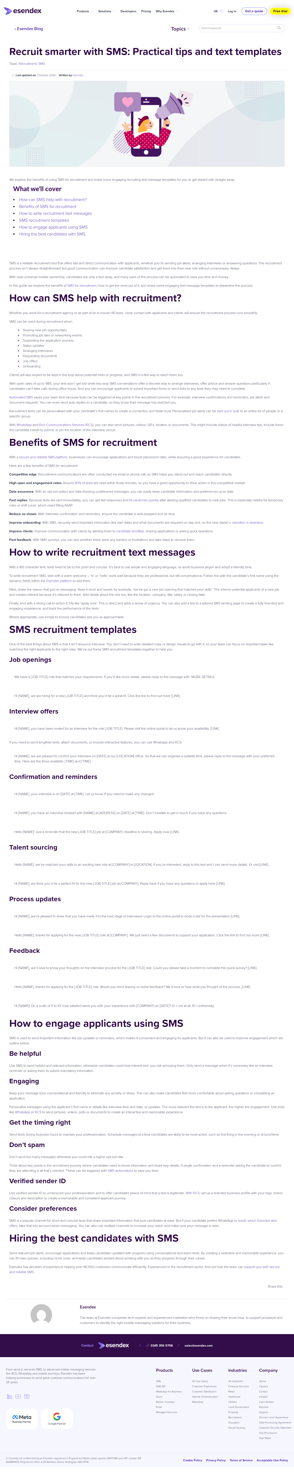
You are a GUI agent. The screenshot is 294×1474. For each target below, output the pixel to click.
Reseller (264, 1407)
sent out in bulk (228, 411)
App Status (265, 1438)
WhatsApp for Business (169, 1391)
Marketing (197, 1402)
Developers (128, 11)
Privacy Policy (216, 1460)
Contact (263, 1391)
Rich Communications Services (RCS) (66, 424)
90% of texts (84, 482)
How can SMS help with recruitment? (53, 199)
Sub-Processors (268, 1433)
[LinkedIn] (9, 1396)
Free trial (280, 11)
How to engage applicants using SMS (54, 227)
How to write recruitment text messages (55, 213)
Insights (263, 1397)
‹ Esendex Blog (29, 28)
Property (233, 1412)
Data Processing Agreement (275, 1422)
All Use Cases (200, 1381)
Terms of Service (241, 1460)
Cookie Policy (192, 1460)
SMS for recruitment (81, 285)
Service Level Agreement (273, 1417)
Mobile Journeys (165, 1402)
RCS (38, 1112)
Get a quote (254, 11)
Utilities (232, 1402)
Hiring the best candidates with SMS (53, 234)
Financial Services (238, 1386)
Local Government (238, 1407)
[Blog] (26, 1396)
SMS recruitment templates (44, 220)
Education (233, 1422)
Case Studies (266, 1402)
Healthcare (234, 1397)
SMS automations (120, 1170)
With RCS (193, 1193)
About (262, 1381)
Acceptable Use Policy (272, 1460)
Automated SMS (21, 397)
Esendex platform (59, 580)
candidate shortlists (130, 531)
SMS (41, 63)
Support (263, 1412)
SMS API (161, 1386)
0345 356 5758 (162, 1345)
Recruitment (28, 63)
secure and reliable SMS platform (43, 457)
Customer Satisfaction (204, 1391)
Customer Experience (204, 1386)
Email (159, 1407)
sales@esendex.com (199, 1345)
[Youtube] (18, 1396)
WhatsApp (24, 424)
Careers (263, 1386)
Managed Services (166, 1412)
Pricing (146, 11)
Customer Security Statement (275, 1428)
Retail (231, 1391)
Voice (159, 1397)
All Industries (235, 1381)
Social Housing (236, 1428)
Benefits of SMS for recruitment (48, 206)
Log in (232, 11)
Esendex (78, 75)
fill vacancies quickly (144, 500)
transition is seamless (247, 522)
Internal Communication (205, 1397)
